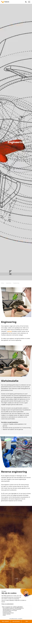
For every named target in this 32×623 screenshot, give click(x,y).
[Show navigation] (29, 2)
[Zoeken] (26, 2)
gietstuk (9, 331)
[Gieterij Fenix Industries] (5, 2)
